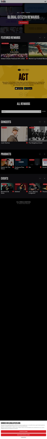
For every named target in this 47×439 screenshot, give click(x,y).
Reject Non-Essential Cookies (23, 434)
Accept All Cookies (23, 431)
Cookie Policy (23, 437)
